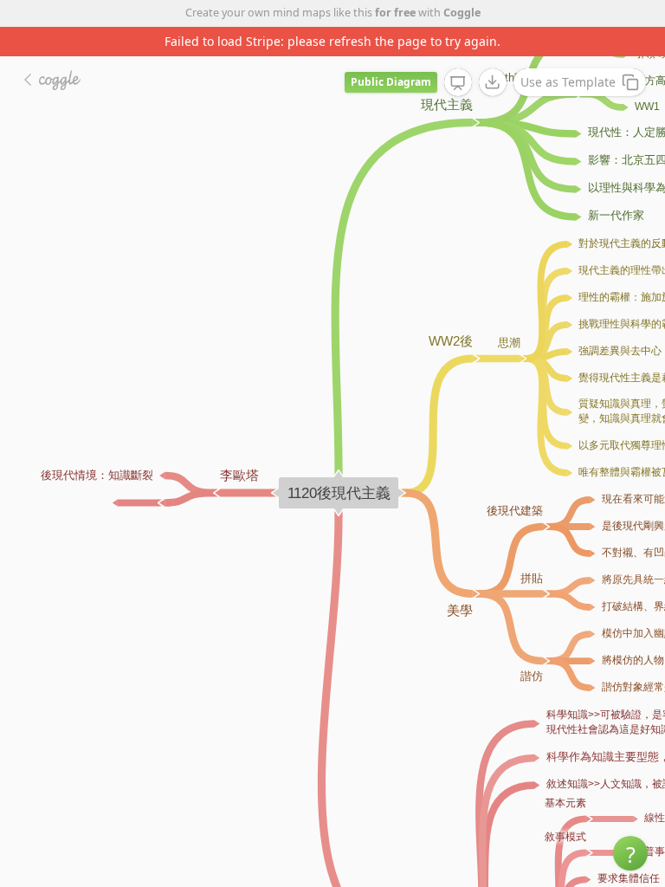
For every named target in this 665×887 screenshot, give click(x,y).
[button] (630, 853)
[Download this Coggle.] (493, 82)
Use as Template (568, 82)
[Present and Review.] (458, 83)
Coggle (462, 12)
